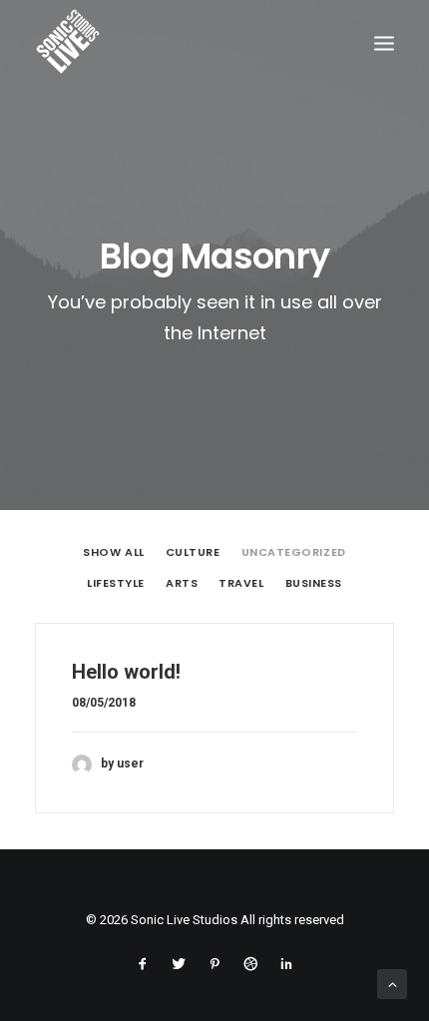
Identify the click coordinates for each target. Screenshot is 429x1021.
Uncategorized (293, 553)
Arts (182, 584)
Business (313, 584)
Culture (193, 553)
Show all (113, 553)
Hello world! (126, 672)
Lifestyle (116, 584)
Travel (240, 584)
